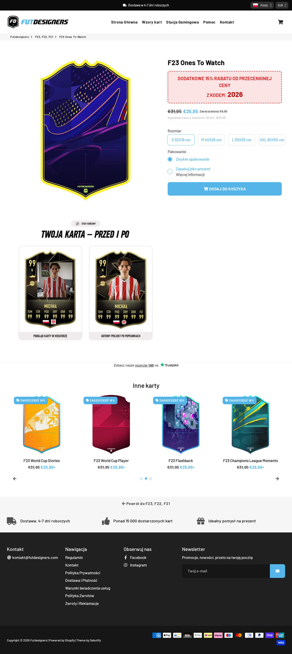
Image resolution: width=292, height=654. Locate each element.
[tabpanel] (41, 431)
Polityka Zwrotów (79, 595)
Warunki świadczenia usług (87, 588)
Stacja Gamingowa (182, 22)
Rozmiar (174, 130)
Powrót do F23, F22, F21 (147, 503)
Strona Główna (124, 22)
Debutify (95, 640)
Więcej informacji (190, 174)
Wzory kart (152, 22)
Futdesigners (19, 37)
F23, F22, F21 (44, 37)
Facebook (137, 557)
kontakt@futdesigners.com (35, 557)
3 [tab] (150, 478)
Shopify (70, 640)
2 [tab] (146, 478)
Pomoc (209, 22)
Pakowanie (177, 151)
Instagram (138, 565)
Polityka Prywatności (82, 572)
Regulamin (74, 557)
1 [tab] (141, 478)
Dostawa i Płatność (81, 580)
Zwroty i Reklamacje (82, 603)
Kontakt (227, 22)
